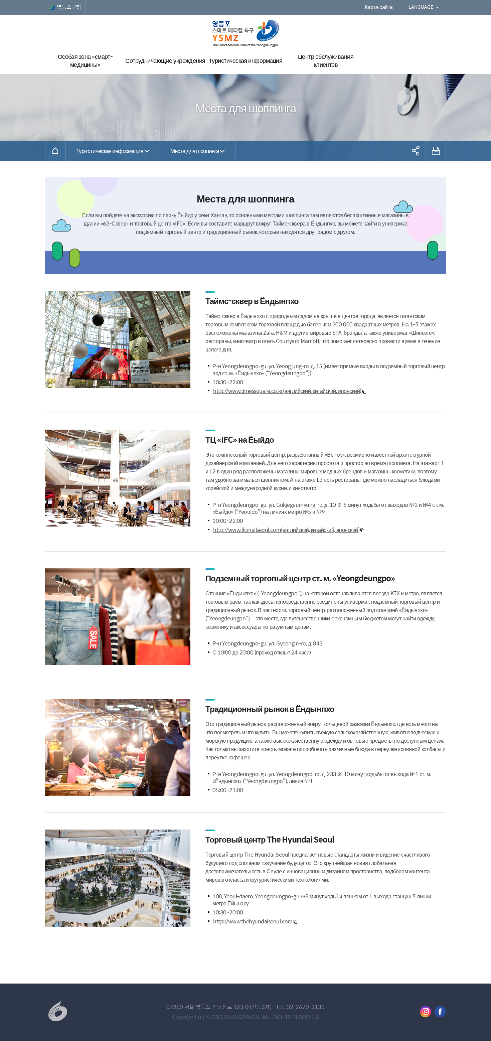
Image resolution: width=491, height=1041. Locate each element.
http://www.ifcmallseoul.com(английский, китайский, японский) (286, 529)
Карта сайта (379, 7)
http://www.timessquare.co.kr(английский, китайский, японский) (287, 390)
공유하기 (416, 151)
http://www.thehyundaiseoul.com (253, 921)
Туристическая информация (109, 150)
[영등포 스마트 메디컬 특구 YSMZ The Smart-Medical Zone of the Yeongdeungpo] (245, 33)
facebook (440, 1011)
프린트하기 (436, 151)
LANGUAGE (420, 6)
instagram (425, 1011)
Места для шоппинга (194, 150)
